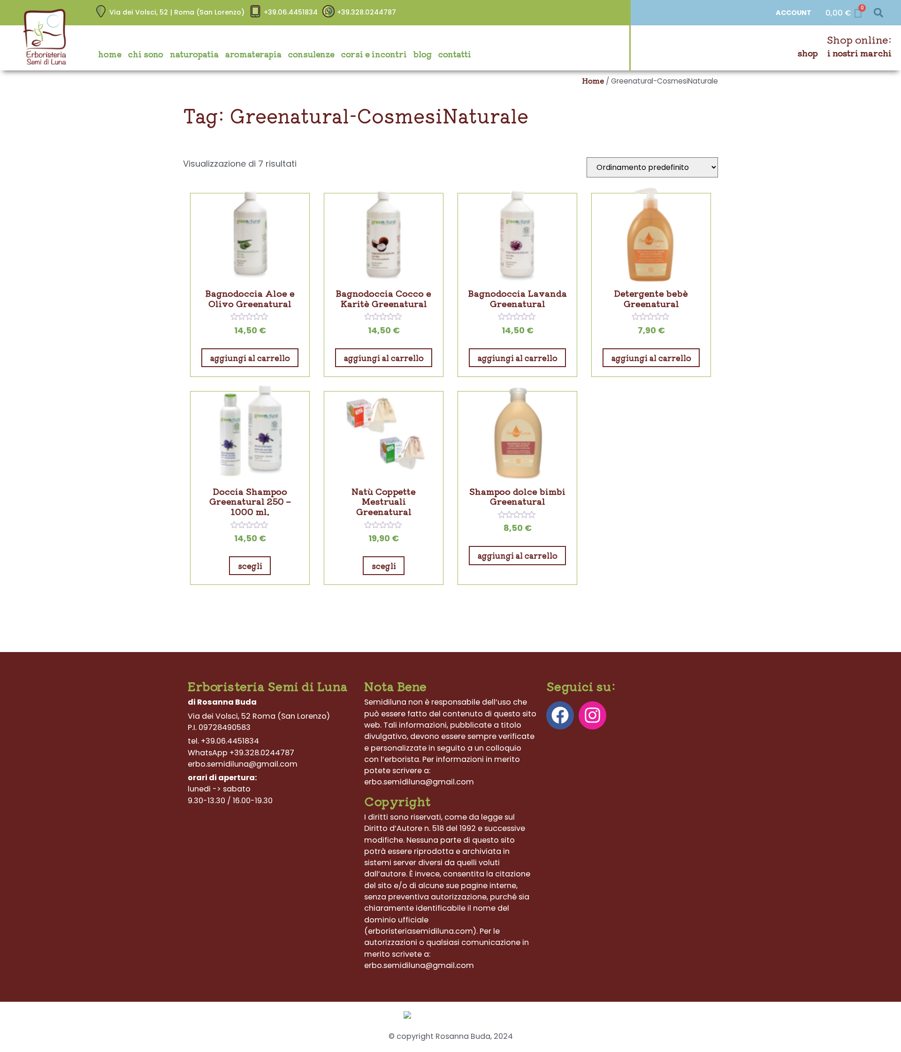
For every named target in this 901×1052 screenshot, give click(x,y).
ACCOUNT (793, 12)
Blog (422, 54)
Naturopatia (194, 54)
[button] (878, 13)
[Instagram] (592, 715)
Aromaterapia (253, 54)
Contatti (454, 54)
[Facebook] (560, 715)
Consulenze (311, 54)
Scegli (250, 565)
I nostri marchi (859, 53)
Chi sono (145, 54)
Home (110, 54)
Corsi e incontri (374, 54)
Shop (808, 53)
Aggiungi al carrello (250, 357)
